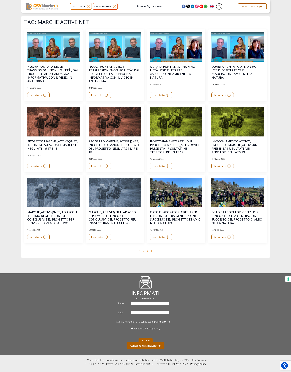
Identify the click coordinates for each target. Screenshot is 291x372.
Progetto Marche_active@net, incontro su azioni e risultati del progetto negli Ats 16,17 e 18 (114, 147)
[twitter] (188, 6)
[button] (284, 365)
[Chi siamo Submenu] (149, 6)
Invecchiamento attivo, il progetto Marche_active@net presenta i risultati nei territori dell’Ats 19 (175, 147)
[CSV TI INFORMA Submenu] (114, 6)
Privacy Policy (198, 364)
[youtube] (201, 6)
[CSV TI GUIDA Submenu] (88, 6)
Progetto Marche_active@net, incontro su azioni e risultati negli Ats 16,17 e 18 (52, 145)
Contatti (157, 6)
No (168, 321)
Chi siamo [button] (141, 6)
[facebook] (184, 6)
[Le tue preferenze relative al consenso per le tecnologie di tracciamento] (288, 279)
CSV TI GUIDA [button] (78, 6)
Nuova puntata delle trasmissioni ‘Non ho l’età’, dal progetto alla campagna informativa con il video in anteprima (53, 74)
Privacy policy (152, 328)
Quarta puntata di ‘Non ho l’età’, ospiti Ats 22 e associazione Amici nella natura (172, 72)
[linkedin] (192, 6)
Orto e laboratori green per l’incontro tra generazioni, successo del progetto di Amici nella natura (175, 217)
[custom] (205, 6)
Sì (162, 321)
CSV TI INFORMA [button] (102, 6)
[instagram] (197, 6)
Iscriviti (146, 340)
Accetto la (146, 328)
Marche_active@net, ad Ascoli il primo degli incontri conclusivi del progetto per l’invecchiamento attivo (52, 217)
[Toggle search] (219, 6)
